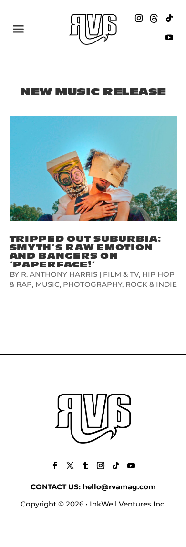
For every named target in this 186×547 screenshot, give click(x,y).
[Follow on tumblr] (85, 465)
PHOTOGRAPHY (92, 284)
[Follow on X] (70, 465)
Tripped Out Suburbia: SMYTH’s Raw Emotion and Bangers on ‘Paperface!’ (85, 252)
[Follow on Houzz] (154, 18)
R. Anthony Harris (59, 274)
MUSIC (47, 284)
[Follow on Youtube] (169, 37)
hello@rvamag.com (119, 486)
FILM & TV (121, 274)
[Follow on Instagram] (138, 18)
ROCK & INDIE (151, 284)
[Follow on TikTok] (169, 18)
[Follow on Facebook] (54, 465)
